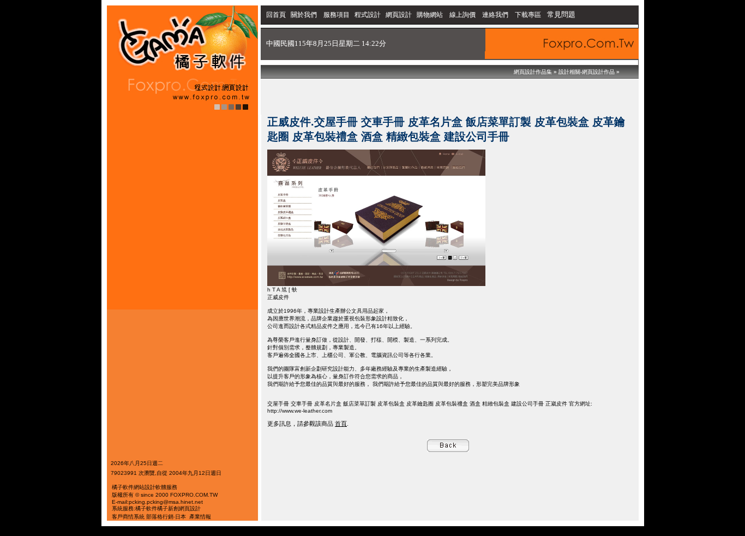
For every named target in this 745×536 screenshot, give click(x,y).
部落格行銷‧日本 (166, 517)
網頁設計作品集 (533, 72)
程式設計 (368, 15)
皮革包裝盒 (391, 404)
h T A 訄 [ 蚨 (282, 290)
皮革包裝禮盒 (451, 404)
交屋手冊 (278, 404)
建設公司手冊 (527, 404)
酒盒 (475, 404)
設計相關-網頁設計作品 (586, 72)
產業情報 (200, 517)
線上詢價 (462, 15)
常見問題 (561, 14)
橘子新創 (168, 508)
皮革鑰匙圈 (420, 404)
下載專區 (529, 15)
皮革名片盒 (327, 404)
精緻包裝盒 (495, 404)
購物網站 (430, 15)
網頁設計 (399, 15)
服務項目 (336, 15)
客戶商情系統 (128, 517)
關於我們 (305, 15)
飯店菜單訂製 (359, 404)
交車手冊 (302, 404)
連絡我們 (495, 15)
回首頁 (276, 15)
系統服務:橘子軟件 (134, 508)
